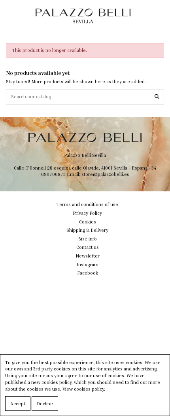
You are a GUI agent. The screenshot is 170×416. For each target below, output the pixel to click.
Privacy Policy (87, 213)
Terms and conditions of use (87, 204)
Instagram (87, 264)
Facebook (87, 273)
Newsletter (88, 256)
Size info (87, 239)
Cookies (87, 222)
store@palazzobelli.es (105, 174)
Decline (45, 403)
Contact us (87, 247)
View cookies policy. (83, 389)
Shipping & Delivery (87, 230)
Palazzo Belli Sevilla (85, 155)
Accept (17, 403)
